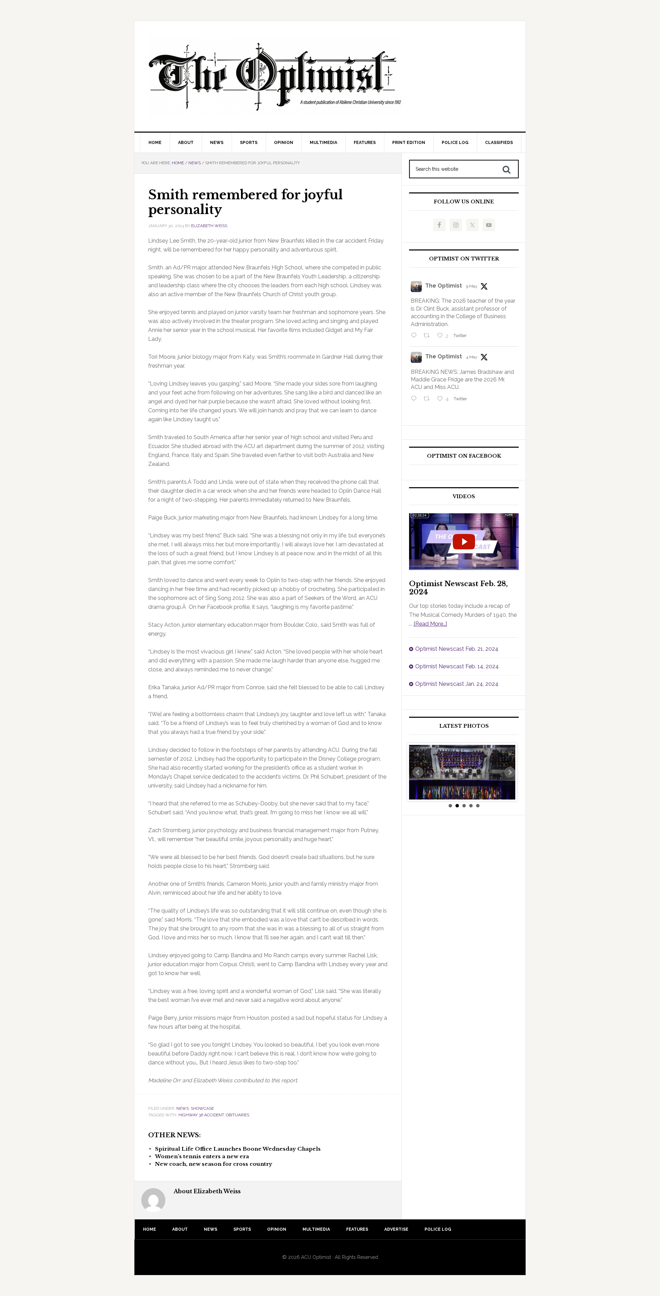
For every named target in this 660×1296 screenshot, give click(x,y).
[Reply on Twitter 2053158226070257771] (415, 336)
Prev (418, 772)
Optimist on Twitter (464, 259)
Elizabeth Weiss (209, 225)
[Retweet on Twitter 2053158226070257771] (429, 336)
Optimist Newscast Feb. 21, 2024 (456, 649)
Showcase (202, 1108)
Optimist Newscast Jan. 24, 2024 (456, 684)
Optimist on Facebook (464, 456)
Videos (464, 497)
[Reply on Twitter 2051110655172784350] (415, 399)
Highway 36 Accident (201, 1115)
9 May (471, 286)
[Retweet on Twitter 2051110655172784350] (429, 399)
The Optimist (443, 285)
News (182, 1108)
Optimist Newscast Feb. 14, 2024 (457, 666)
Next (509, 772)
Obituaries (237, 1115)
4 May (471, 357)
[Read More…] (430, 624)
